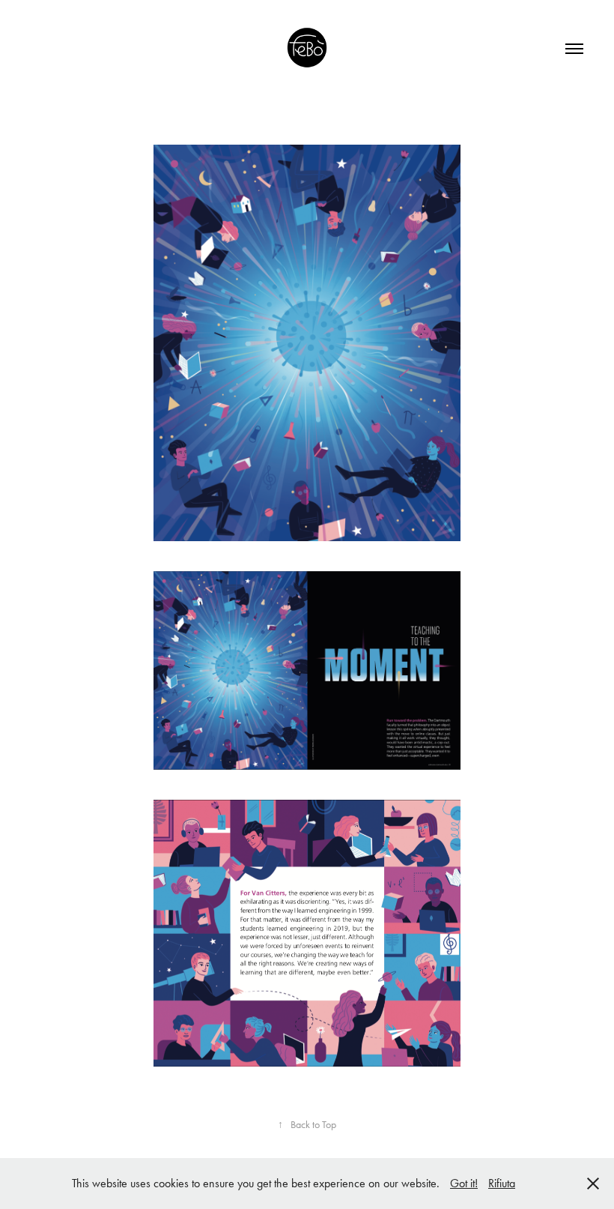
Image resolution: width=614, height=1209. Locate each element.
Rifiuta (501, 1183)
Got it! (464, 1183)
